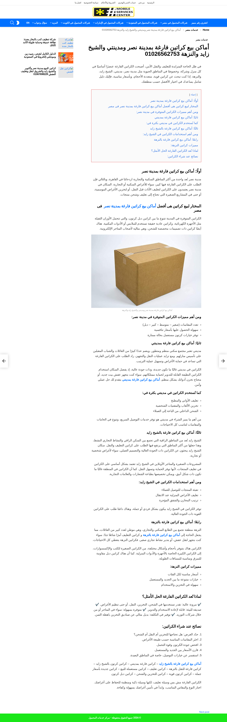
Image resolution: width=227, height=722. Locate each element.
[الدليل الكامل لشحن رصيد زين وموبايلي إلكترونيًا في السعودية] (65, 57)
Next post (204, 712)
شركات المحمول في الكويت (76, 22)
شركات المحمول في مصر (174, 22)
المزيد (55, 22)
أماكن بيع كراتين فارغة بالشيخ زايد (180, 663)
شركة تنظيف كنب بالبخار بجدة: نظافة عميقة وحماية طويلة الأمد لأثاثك (39, 42)
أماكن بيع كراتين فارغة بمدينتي (141, 379)
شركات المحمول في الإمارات (109, 22)
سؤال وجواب (40, 22)
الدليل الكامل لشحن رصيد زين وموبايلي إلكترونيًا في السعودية (40, 55)
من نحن (141, 2)
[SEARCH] (12, 22)
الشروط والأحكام (108, 2)
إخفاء (193, 94)
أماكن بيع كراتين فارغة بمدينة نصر (130, 206)
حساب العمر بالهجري (127, 2)
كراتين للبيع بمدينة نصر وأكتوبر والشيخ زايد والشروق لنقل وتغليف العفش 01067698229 (38, 71)
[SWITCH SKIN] (18, 22)
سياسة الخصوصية (91, 2)
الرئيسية (150, 2)
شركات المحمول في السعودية (143, 22)
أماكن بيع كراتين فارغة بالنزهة (161, 535)
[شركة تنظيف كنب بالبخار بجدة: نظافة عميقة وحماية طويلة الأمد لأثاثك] (65, 43)
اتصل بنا (78, 2)
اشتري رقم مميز (199, 22)
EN (27, 22)
